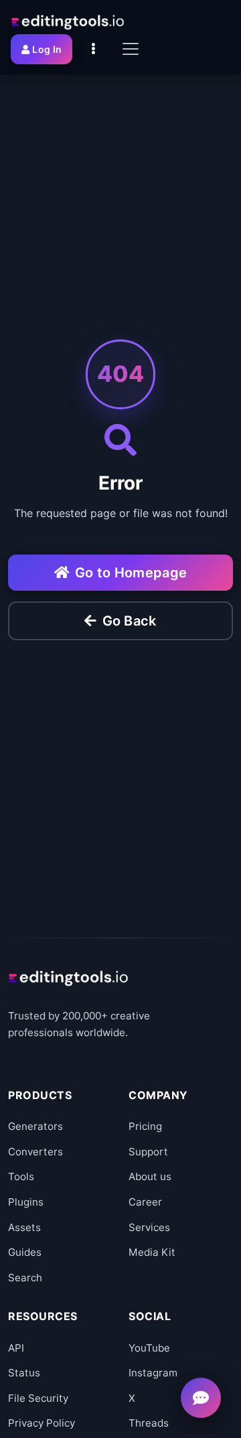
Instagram (153, 1372)
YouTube (149, 1348)
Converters (35, 1151)
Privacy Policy (41, 1423)
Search (25, 1277)
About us (150, 1176)
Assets (24, 1227)
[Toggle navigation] (130, 48)
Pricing (145, 1126)
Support (148, 1151)
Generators (35, 1126)
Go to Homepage (131, 573)
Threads (149, 1423)
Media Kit (152, 1252)
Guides (25, 1252)
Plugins (26, 1202)
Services (149, 1227)
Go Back (129, 621)
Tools (21, 1176)
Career (145, 1202)
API (16, 1348)
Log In (47, 49)
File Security (38, 1398)
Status (24, 1372)
